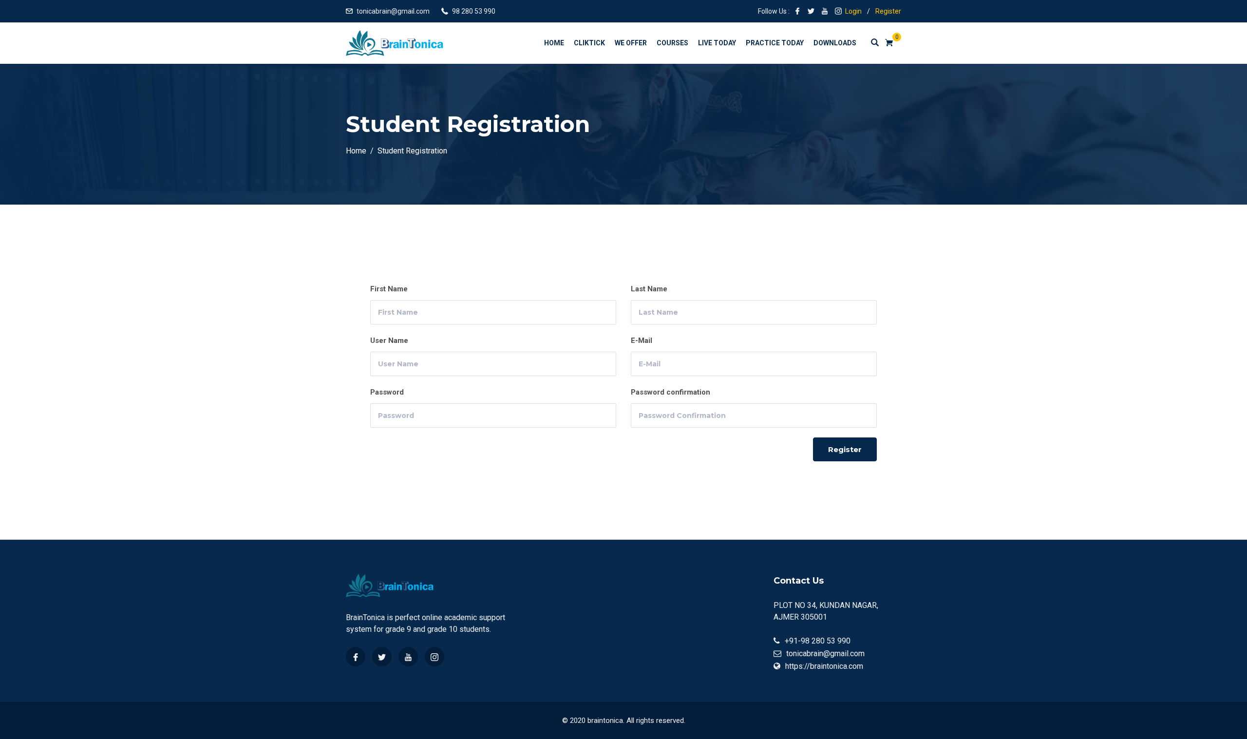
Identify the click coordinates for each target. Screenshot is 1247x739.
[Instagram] (434, 656)
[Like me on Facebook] (797, 11)
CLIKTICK (589, 43)
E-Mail (641, 340)
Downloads (834, 43)
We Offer (631, 43)
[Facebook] (355, 656)
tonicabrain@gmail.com (393, 11)
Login (853, 11)
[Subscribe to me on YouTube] (824, 11)
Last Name (649, 288)
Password (387, 392)
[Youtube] (408, 656)
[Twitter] (382, 656)
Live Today (717, 43)
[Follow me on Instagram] (838, 11)
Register (888, 11)
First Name (389, 288)
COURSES (672, 43)
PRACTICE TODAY (775, 43)
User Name (389, 340)
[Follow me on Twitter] (811, 11)
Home (554, 43)
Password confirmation (670, 392)
